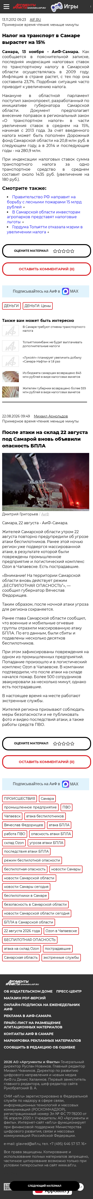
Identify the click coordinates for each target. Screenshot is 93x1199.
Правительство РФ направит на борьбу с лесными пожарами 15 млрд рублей (44, 202)
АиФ (45, 514)
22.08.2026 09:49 (16, 416)
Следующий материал (44, 1185)
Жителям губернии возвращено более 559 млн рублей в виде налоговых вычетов (54, 390)
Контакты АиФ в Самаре (28, 1034)
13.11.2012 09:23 (14, 20)
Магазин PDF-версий (25, 998)
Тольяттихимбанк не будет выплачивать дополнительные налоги (52, 344)
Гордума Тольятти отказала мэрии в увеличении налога (45, 229)
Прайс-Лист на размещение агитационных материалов (33, 1025)
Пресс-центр (69, 991)
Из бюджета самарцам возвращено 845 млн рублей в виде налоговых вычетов (52, 375)
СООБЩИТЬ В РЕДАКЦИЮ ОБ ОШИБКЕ (39, 1047)
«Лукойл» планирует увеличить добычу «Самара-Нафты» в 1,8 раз (52, 359)
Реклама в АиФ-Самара (27, 1016)
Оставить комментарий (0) (46, 269)
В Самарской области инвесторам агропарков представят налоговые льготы (43, 217)
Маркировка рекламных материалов (42, 1040)
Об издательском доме (28, 991)
